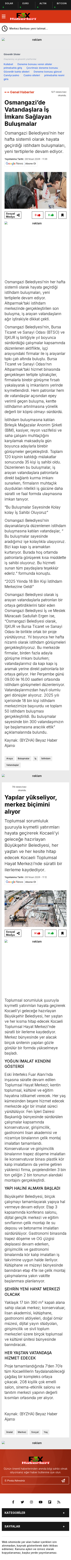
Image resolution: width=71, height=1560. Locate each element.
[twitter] (22, 1502)
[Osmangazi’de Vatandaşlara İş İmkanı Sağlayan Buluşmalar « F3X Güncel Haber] (23, 16)
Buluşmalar (23, 758)
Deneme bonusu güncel (48, 71)
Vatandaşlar (12, 765)
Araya (9, 758)
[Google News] (21, 163)
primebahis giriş (13, 67)
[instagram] (31, 1502)
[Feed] (59, 1502)
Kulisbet (8, 64)
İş (35, 758)
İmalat (9, 1432)
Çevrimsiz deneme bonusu (42, 67)
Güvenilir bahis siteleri (16, 71)
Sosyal (35, 1432)
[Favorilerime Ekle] (62, 215)
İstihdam (45, 758)
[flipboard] (49, 1502)
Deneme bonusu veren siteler (34, 64)
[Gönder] (64, 1480)
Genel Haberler (22, 92)
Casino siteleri (31, 75)
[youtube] (40, 1502)
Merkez (22, 1432)
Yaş (46, 1432)
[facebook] (13, 1502)
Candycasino (11, 75)
